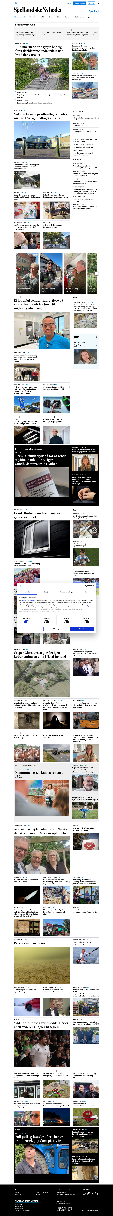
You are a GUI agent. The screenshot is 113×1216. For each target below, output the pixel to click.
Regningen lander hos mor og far (85, 346)
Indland (83, 171)
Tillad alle (82, 629)
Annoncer (18, 1194)
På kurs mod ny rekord (30, 943)
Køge (73, 73)
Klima (80, 43)
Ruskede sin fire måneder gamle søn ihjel (37, 515)
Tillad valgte (56, 629)
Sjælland (19, 30)
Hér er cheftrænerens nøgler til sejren (41, 1025)
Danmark (46, 384)
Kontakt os (39, 1194)
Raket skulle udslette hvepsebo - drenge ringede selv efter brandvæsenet (27, 166)
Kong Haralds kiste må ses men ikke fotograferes (85, 182)
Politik (53, 733)
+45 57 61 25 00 (25, 1210)
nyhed (78, 115)
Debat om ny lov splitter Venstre (53, 736)
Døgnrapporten (27, 30)
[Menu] (98, 3)
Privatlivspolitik (61, 1192)
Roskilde (75, 733)
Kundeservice (19, 1190)
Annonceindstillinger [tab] (66, 592)
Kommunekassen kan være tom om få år (40, 774)
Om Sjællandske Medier (63, 1190)
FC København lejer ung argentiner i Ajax (82, 545)
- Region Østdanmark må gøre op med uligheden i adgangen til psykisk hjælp (56, 706)
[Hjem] (15, 3)
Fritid (27, 561)
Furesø (17, 43)
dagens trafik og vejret (87, 144)
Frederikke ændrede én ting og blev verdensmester (27, 564)
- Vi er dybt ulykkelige (84, 77)
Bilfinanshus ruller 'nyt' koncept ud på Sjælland (53, 420)
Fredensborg (18, 825)
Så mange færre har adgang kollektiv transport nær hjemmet (85, 705)
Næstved (16, 162)
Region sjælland (19, 987)
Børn (81, 733)
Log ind (91, 3)
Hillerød (16, 1019)
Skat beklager (78, 126)
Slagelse (75, 43)
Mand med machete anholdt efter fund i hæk (52, 33)
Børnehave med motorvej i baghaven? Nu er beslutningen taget (27, 197)
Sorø (16, 1133)
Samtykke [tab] (27, 592)
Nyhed (23, 43)
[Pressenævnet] (64, 1207)
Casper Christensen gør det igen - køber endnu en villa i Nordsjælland (40, 654)
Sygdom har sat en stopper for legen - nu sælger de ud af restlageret (27, 227)
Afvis (31, 629)
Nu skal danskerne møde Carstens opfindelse (41, 831)
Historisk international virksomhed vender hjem (54, 990)
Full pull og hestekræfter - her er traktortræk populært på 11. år (39, 1138)
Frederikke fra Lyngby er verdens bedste (83, 943)
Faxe (74, 877)
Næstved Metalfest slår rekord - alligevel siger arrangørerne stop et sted (27, 1105)
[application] (27, 273)
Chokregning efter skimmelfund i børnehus (83, 1104)
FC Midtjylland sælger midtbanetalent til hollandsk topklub (83, 573)
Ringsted (46, 192)
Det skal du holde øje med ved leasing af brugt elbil (56, 388)
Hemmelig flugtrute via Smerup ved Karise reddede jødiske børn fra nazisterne (84, 881)
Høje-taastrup (47, 877)
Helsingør (17, 649)
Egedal (74, 795)
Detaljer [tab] (46, 592)
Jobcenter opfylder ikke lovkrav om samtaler (34, 103)
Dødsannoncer (79, 17)
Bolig (23, 649)
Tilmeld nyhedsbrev (42, 1192)
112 (80, 825)
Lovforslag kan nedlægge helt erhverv (83, 200)
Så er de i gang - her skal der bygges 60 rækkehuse (83, 154)
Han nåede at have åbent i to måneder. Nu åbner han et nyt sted (26, 1075)
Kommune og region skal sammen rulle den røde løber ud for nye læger (85, 191)
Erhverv (59, 17)
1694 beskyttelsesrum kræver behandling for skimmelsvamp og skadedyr (27, 705)
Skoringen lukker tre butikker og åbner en (86, 132)
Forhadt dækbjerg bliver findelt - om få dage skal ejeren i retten (82, 1134)
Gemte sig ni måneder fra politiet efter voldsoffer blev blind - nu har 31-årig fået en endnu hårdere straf (26, 913)
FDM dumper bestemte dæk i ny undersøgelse (26, 990)
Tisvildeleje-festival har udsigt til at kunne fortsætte (85, 175)
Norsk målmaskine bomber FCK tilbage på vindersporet (85, 208)
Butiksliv (83, 987)
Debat (67, 17)
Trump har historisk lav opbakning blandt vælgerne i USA (85, 167)
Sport (89, 17)
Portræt (81, 1156)
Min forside (32, 17)
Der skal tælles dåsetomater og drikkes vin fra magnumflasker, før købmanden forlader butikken (86, 992)
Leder (83, 342)
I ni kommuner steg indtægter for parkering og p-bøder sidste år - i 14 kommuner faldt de (27, 390)
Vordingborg (18, 222)
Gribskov (16, 733)
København (76, 123)
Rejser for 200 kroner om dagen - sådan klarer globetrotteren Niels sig (82, 769)
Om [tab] (86, 592)
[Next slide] (97, 273)
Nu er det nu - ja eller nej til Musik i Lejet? (25, 736)
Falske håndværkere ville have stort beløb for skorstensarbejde (77, 34)
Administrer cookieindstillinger (65, 1194)
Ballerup (20, 100)
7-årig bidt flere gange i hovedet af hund (53, 226)
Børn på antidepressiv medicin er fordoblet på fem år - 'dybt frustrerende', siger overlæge (84, 480)
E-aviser (69, 3)
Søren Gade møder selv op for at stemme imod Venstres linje (85, 911)
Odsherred (76, 987)
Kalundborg (76, 186)
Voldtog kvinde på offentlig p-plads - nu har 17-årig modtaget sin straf (40, 116)
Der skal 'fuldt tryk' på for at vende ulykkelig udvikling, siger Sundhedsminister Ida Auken (40, 460)
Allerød (69, 30)
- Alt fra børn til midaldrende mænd (38, 304)
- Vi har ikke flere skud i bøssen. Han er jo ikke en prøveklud (86, 738)
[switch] (46, 621)
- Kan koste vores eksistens (84, 48)
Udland (75, 163)
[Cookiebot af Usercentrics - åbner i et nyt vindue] (86, 586)
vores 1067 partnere (28, 600)
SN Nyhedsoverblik (20, 17)
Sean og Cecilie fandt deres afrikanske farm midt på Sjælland (83, 1161)
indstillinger (89, 607)
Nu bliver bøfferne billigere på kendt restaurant (55, 196)
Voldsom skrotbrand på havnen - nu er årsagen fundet (56, 1104)
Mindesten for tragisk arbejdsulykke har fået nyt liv (55, 1074)
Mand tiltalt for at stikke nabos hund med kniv (27, 880)
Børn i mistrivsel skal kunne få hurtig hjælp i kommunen (84, 450)
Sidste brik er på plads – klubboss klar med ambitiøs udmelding (85, 653)
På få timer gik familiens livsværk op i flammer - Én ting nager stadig (56, 881)
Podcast (25, 452)
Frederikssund (77, 196)
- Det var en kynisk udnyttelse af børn (25, 421)
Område (42, 17)
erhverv (81, 129)
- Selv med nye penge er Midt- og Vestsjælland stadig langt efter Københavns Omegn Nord (85, 307)
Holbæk (16, 417)
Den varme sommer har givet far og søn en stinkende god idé (86, 1023)
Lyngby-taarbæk (19, 561)
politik (82, 123)
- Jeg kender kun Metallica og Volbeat (84, 1075)
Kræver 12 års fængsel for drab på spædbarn (84, 829)
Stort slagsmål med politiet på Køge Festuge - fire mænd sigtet (56, 912)
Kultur (81, 1071)
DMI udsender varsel (84, 147)
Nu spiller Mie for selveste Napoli (85, 798)
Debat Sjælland (86, 302)
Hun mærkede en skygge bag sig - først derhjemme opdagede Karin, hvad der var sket (39, 51)
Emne (50, 17)
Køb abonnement (80, 3)
